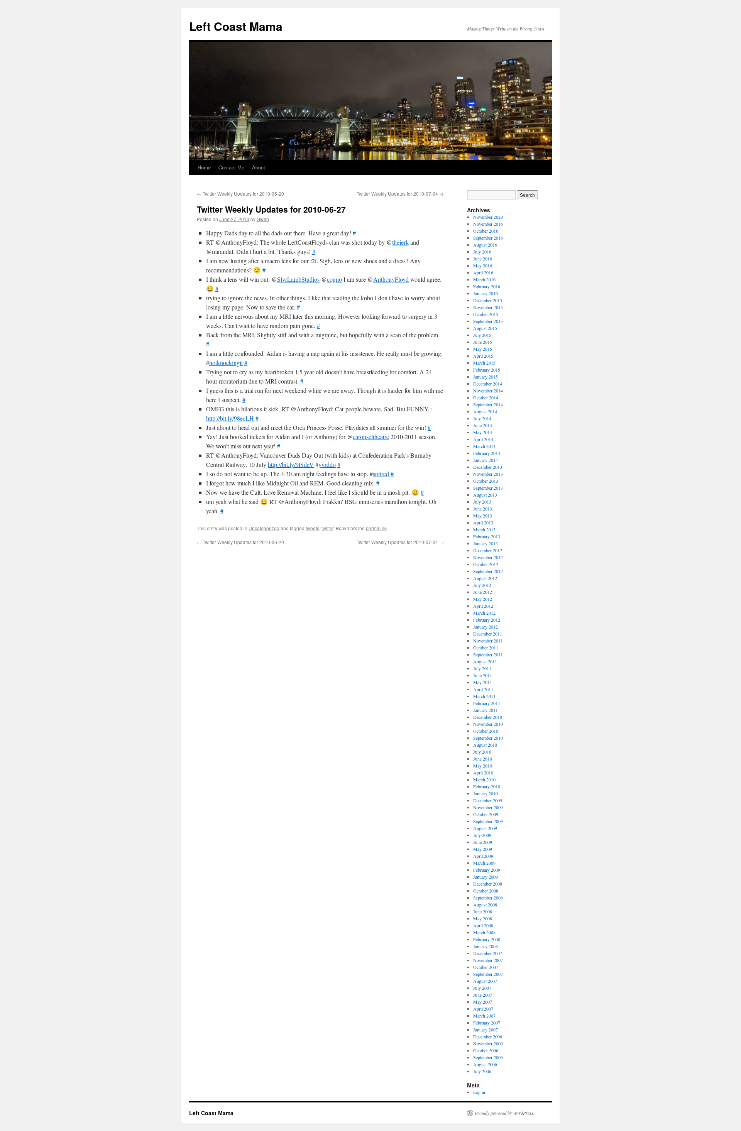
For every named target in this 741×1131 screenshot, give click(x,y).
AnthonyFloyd (391, 279)
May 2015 (482, 349)
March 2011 (484, 696)
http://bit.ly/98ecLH (230, 418)
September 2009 (488, 821)
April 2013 (483, 522)
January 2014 (485, 460)
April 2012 (483, 606)
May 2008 (482, 918)
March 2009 (484, 863)
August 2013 (485, 495)
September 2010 (488, 738)
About (258, 167)
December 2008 (487, 884)
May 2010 (482, 765)
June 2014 (482, 425)
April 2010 (483, 772)
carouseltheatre (371, 437)
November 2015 (488, 307)
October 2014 (485, 397)
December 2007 (487, 953)
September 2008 (488, 897)
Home (204, 167)
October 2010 (485, 731)
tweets (312, 528)
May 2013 (482, 515)
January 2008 (485, 946)
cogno (334, 279)
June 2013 (482, 508)
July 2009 (482, 835)
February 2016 (486, 286)
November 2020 (488, 217)
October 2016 (485, 231)
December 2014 (487, 383)
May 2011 (482, 682)
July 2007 (482, 988)
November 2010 (488, 724)
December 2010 (487, 717)
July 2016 (482, 252)
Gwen (263, 219)
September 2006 (488, 1057)
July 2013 (482, 502)
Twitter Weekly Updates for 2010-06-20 (240, 193)
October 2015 (485, 314)
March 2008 (484, 932)
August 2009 (485, 828)
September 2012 (488, 571)
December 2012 (487, 550)
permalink (376, 528)
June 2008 (482, 911)
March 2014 (484, 446)
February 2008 (486, 939)
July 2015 (482, 335)
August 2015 (485, 328)
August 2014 (485, 411)
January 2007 (485, 1029)
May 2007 (482, 1002)
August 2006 (485, 1064)
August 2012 (485, 578)
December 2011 (487, 634)
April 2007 (483, 1009)
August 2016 (485, 245)
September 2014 (488, 404)
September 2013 (488, 488)
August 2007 (485, 981)
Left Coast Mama (236, 26)
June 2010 (482, 759)
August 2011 (485, 661)
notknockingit (226, 362)
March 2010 (484, 779)
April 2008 (483, 925)
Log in (479, 1092)
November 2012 (488, 557)
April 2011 (483, 689)
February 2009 (486, 870)
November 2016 (488, 224)
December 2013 (487, 467)
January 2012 (485, 627)
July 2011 (482, 668)
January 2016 (485, 293)
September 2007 (488, 974)
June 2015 (482, 342)
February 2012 (486, 620)
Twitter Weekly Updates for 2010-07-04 (400, 193)
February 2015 (486, 370)
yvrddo (327, 464)
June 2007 (482, 995)
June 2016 (482, 258)
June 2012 (482, 592)
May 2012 (482, 599)
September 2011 (488, 654)
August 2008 (485, 904)
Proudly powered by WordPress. (505, 1113)
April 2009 (483, 856)
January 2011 (485, 710)
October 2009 (485, 814)
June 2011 (482, 675)
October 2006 (485, 1050)
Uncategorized (264, 528)
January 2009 (485, 877)
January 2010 (485, 793)
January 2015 (485, 377)
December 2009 (487, 800)
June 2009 (482, 842)
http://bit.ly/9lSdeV (291, 464)
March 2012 (484, 613)
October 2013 (485, 481)
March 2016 (484, 279)
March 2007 (484, 1016)
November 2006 (488, 1043)
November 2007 (488, 960)
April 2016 (483, 272)
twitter (327, 528)
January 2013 (485, 543)
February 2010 (486, 786)
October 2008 (485, 891)
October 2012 (485, 564)
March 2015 (484, 363)
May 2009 (482, 849)
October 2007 (485, 967)
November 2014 (488, 390)
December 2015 (487, 300)
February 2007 (486, 1022)
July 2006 (482, 1071)
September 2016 (488, 238)
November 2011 (488, 640)
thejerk (400, 242)
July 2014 (482, 418)
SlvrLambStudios (298, 279)
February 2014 (486, 453)
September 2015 (488, 321)
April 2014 (483, 439)
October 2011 (485, 647)
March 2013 (484, 529)
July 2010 (482, 752)
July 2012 (482, 585)
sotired (381, 474)
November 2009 (488, 807)
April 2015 (483, 356)
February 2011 (486, 703)
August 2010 (485, 745)
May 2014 (482, 432)
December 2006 (487, 1036)
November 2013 (488, 474)
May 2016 (482, 265)
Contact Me (231, 167)
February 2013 (486, 536)
